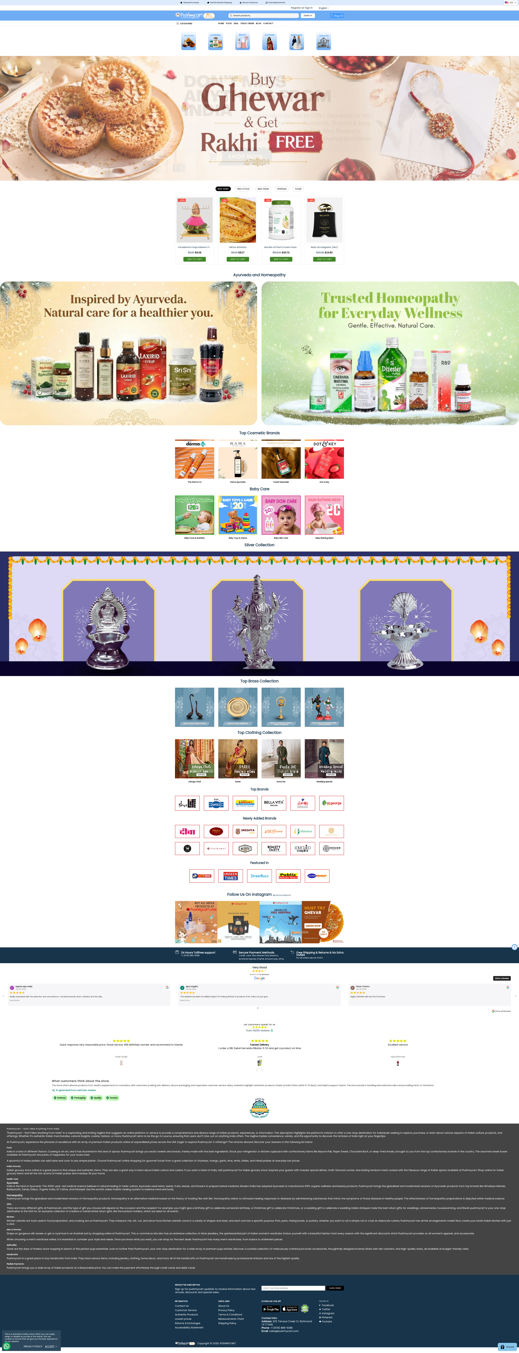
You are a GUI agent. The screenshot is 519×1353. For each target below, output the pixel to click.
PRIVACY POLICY (33, 1346)
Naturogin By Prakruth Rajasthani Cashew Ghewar (238, 247)
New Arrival (243, 188)
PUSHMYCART (195, 15)
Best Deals (263, 188)
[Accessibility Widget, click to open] (515, 947)
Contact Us (182, 1306)
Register (296, 7)
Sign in (309, 7)
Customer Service (186, 1310)
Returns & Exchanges (187, 1323)
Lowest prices (183, 1319)
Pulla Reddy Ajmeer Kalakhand (324, 247)
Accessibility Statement (189, 1327)
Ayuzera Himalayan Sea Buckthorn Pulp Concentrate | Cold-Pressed (195, 247)
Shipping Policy (227, 1323)
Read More (15, 1000)
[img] (259, 1027)
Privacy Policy (226, 1310)
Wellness (282, 188)
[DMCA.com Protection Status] (305, 1309)
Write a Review (502, 978)
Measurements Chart (231, 1319)
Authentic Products (186, 1314)
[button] (257, 1070)
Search (308, 15)
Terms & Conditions (230, 1314)
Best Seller (223, 188)
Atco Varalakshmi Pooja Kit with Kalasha (281, 247)
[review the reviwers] (167, 988)
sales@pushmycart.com (284, 1331)
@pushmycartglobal (282, 895)
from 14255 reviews (258, 1030)
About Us (223, 1306)
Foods (298, 188)
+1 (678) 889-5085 (281, 1327)
